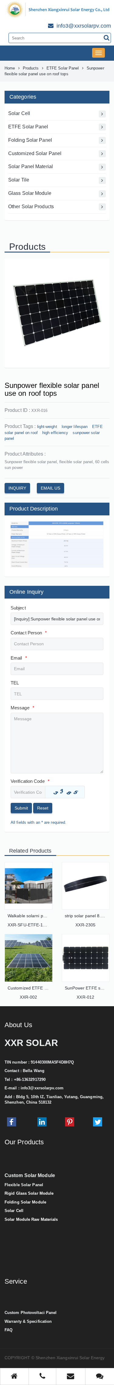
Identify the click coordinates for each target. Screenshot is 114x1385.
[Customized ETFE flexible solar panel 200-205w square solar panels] (28, 958)
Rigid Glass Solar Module (29, 1193)
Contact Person (29, 632)
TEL (15, 682)
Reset (42, 808)
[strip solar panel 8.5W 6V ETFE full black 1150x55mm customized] (85, 886)
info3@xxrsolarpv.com (42, 1088)
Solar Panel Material (30, 166)
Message (22, 707)
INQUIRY (17, 488)
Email (19, 657)
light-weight (47, 426)
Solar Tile (18, 179)
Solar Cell (19, 113)
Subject (18, 607)
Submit (21, 808)
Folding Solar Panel (30, 140)
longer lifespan (75, 426)
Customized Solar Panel (34, 153)
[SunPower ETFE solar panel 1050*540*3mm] (85, 958)
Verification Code (30, 781)
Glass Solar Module (29, 193)
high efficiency (55, 432)
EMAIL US (50, 488)
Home (10, 68)
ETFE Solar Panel (63, 68)
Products (31, 68)
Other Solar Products (31, 206)
